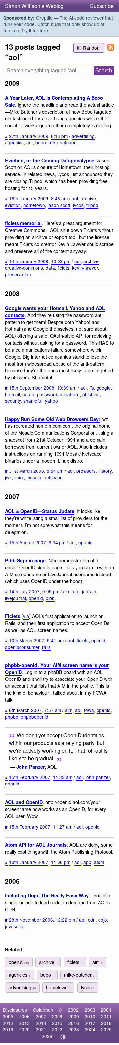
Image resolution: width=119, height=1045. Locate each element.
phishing (91, 394)
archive (88, 198)
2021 (41, 1029)
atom (99, 862)
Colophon (43, 1009)
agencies (14, 142)
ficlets (63, 267)
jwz (8, 477)
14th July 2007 (24, 591)
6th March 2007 (25, 710)
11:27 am (62, 826)
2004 (106, 1009)
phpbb (11, 716)
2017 (90, 1023)
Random (91, 47)
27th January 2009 (28, 136)
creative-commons (24, 267)
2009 (73, 1016)
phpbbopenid (34, 716)
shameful (32, 400)
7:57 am (52, 710)
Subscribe (102, 6)
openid (85, 542)
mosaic (33, 477)
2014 (41, 1023)
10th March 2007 (26, 640)
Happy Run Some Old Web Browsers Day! (52, 419)
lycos (78, 205)
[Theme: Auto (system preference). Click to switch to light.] (63, 1037)
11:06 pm (60, 862)
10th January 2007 (28, 862)
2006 (24, 1016)
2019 (8, 1029)
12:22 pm (65, 919)
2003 (90, 1009)
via (26, 615)
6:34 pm (57, 542)
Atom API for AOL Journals (36, 844)
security (13, 400)
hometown (34, 205)
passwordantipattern (58, 394)
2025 (106, 1029)
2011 (106, 1016)
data (50, 267)
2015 (57, 1023)
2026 (47, 1036)
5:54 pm (55, 471)
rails (46, 647)
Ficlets (12, 616)
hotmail (12, 394)
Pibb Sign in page (25, 560)
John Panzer (30, 766)
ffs (91, 387)
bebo (40, 142)
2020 (24, 1029)
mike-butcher (62, 142)
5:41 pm (55, 640)
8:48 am (59, 198)
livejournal (15, 598)
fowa (89, 710)
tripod (92, 205)
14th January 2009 (28, 261)
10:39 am (66, 387)
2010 (90, 1016)
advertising (83, 136)
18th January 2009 (28, 198)
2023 (73, 1029)
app (87, 862)
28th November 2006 (31, 919)
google (104, 387)
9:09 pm (50, 591)
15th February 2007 (29, 777)
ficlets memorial (23, 223)
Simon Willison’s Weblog (34, 6)
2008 (57, 1016)
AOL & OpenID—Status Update (39, 511)
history (105, 471)
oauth (28, 394)
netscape (53, 477)
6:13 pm (59, 136)
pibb (50, 598)
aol (29, 142)
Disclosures (15, 1009)
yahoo (51, 400)
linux (19, 477)
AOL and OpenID (24, 802)
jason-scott (59, 205)
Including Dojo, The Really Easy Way (47, 895)
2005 (8, 1016)
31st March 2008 (26, 471)
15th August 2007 (27, 542)
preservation (18, 274)
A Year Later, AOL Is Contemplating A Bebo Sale (54, 101)
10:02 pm (60, 261)
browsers (86, 471)
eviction (13, 205)
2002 (73, 1009)
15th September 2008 (31, 387)
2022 (57, 1029)
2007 (41, 1016)
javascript (15, 926)
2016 (73, 1023)
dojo (102, 919)
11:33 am (62, 777)
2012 (8, 1023)
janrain (89, 591)
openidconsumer (22, 647)
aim (66, 591)
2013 (24, 1023)
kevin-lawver (85, 267)
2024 (90, 1029)
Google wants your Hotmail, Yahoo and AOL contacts (55, 311)
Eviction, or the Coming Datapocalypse (49, 160)
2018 (106, 1023)
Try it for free (34, 30)
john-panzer (97, 777)
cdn (92, 919)
